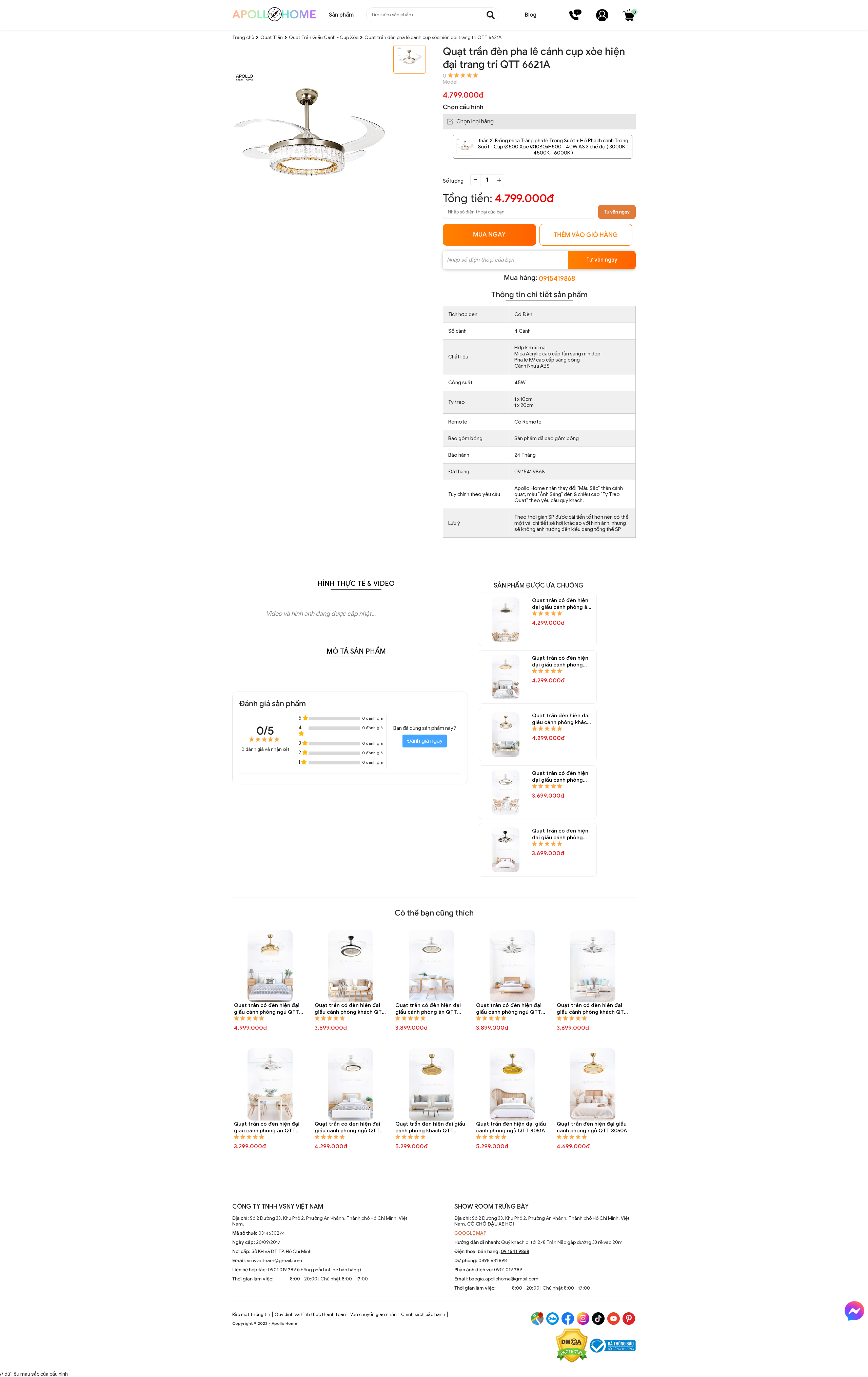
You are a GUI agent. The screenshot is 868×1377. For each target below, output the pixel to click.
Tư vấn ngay (617, 212)
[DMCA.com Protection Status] (572, 1346)
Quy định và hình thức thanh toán (310, 1314)
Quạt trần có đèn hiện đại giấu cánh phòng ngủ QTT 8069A (560, 661)
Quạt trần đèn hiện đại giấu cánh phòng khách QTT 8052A (430, 1127)
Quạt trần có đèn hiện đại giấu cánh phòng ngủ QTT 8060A (266, 1008)
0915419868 (557, 278)
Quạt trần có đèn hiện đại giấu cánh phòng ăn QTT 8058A (428, 1008)
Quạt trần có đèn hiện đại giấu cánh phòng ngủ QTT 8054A (347, 1127)
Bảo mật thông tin (251, 1314)
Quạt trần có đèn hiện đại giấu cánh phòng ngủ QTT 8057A (508, 1008)
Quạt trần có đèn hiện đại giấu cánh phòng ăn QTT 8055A (266, 1127)
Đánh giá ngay (424, 741)
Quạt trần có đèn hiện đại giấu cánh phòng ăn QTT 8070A (561, 604)
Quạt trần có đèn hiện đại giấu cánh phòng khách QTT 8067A (560, 776)
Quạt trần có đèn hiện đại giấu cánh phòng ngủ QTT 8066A (560, 834)
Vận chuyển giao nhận (373, 1314)
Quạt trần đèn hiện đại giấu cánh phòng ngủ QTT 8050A (592, 1127)
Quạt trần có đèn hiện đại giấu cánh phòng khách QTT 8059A (350, 1008)
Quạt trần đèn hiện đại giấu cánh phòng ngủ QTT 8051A (511, 1127)
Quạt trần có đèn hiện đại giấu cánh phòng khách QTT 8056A (592, 1008)
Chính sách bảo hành (423, 1314)
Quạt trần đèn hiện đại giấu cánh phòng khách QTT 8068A (561, 719)
